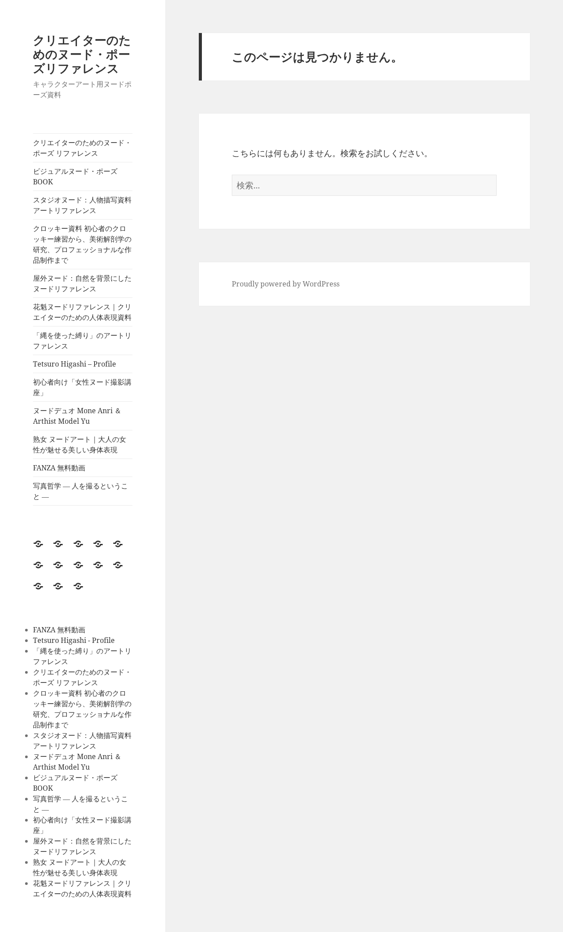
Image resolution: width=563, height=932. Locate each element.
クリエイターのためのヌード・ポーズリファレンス (82, 54)
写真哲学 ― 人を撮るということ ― (80, 491)
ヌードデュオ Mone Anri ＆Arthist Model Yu (77, 416)
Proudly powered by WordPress (286, 284)
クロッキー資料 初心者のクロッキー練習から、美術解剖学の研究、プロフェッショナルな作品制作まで (82, 244)
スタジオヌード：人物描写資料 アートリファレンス (82, 205)
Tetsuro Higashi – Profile (74, 364)
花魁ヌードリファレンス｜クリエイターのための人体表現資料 (82, 312)
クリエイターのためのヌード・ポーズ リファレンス (82, 148)
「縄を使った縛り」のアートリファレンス (82, 340)
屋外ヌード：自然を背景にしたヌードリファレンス (82, 283)
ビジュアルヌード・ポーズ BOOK (75, 176)
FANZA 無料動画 (59, 468)
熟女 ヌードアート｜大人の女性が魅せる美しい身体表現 (79, 444)
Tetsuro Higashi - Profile (74, 640)
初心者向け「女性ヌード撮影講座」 (82, 387)
